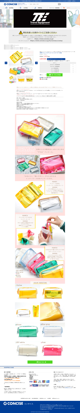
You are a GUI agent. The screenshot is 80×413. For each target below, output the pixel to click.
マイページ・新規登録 (54, 7)
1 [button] (34, 28)
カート (68, 7)
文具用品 (26, 7)
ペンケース (25, 47)
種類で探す (21, 47)
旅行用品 (11, 7)
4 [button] (40, 28)
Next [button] (36, 63)
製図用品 (40, 7)
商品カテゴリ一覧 (7, 46)
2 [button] (36, 28)
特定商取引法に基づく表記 (25, 398)
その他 (29, 48)
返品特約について (43, 398)
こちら (59, 381)
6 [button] (43, 28)
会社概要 (49, 398)
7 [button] (45, 28)
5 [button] (41, 28)
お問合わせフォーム (55, 398)
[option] (40, 18)
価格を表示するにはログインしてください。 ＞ (56, 59)
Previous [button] (6, 63)
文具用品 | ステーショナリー (14, 47)
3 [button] (38, 28)
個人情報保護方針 (35, 398)
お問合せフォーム (68, 387)
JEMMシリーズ (12, 46)
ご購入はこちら (40, 362)
